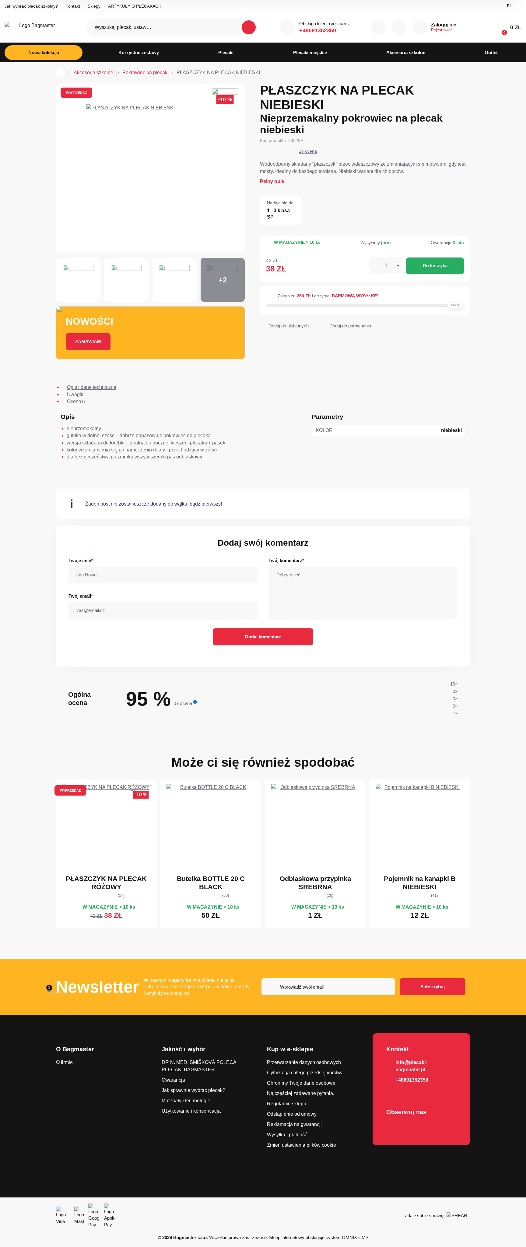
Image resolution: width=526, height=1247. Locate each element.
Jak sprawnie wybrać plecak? (193, 1090)
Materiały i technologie (186, 1100)
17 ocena (308, 151)
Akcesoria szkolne (93, 72)
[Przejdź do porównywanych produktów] (378, 27)
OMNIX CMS (355, 1237)
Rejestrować (442, 30)
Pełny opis (272, 181)
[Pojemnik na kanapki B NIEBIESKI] (420, 828)
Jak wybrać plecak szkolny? (31, 6)
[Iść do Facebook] (392, 1128)
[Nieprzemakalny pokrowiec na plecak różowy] (106, 828)
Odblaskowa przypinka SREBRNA (315, 882)
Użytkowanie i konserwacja (191, 1111)
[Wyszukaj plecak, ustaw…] (172, 27)
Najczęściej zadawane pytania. (300, 1093)
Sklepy (94, 6)
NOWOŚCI (89, 321)
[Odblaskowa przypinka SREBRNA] (315, 828)
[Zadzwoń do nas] (287, 27)
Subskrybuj (432, 986)
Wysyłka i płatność (287, 1134)
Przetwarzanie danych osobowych (304, 1062)
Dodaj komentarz (263, 636)
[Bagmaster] (34, 27)
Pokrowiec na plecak (144, 72)
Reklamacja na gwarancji (294, 1124)
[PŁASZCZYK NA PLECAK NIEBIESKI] (150, 168)
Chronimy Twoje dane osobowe (301, 1083)
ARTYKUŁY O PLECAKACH (134, 6)
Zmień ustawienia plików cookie (301, 1145)
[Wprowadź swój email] (328, 986)
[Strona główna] (60, 72)
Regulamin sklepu (286, 1103)
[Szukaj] (249, 27)
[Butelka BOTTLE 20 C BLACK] (211, 828)
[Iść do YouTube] (410, 1128)
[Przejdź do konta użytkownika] (419, 27)
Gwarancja (173, 1080)
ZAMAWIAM (88, 341)
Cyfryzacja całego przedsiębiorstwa (305, 1072)
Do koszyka (435, 265)
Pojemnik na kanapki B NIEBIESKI (420, 882)
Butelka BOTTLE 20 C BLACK (211, 882)
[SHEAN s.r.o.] (458, 1215)
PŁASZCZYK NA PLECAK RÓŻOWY (106, 882)
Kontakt (72, 6)
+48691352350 (317, 30)
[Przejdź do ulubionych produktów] (399, 27)
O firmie (64, 1062)
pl (509, 6)
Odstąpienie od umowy (292, 1114)
